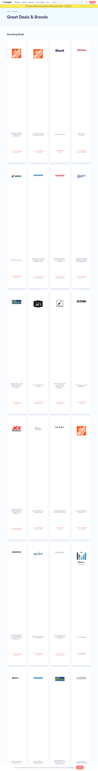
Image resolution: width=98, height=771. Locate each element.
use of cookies (70, 767)
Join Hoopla (92, 2)
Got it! (79, 767)
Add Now (69, 6)
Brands (8, 11)
